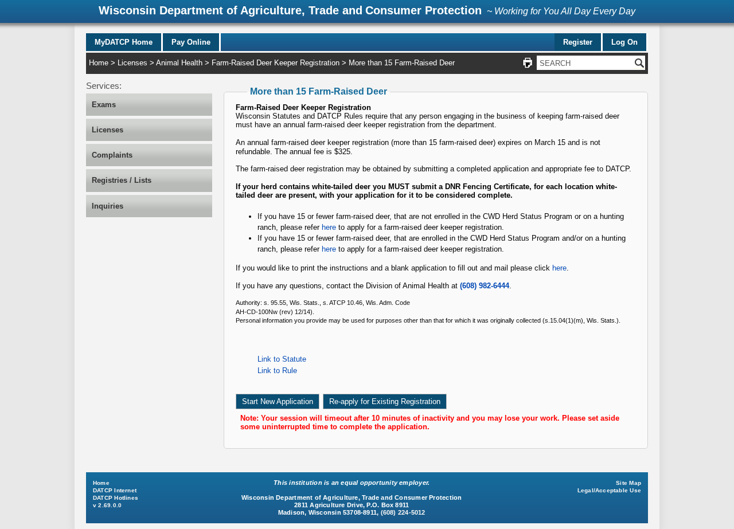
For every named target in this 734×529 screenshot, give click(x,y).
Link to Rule (277, 370)
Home (98, 62)
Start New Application (277, 401)
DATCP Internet (114, 490)
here (329, 227)
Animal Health (179, 62)
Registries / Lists (121, 180)
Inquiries (107, 206)
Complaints (112, 155)
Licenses (132, 62)
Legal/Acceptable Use (609, 490)
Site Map (628, 483)
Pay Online (190, 42)
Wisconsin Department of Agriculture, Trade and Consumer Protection (290, 10)
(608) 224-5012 (403, 512)
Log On (624, 42)
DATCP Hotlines (115, 498)
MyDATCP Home (124, 42)
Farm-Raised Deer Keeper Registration (275, 62)
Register (577, 42)
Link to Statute (281, 359)
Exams (104, 104)
